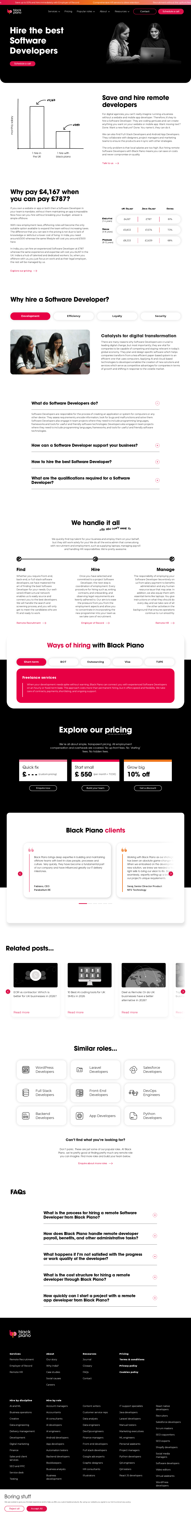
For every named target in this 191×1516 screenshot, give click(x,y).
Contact (144, 11)
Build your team (95, 788)
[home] (14, 11)
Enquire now (43, 788)
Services (15, 1354)
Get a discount (148, 788)
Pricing (68, 11)
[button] (54, 11)
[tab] (30, 316)
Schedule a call (22, 63)
